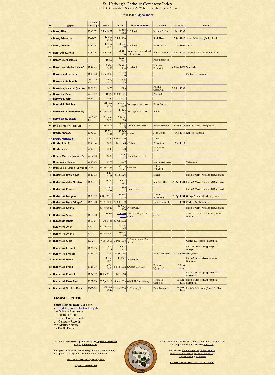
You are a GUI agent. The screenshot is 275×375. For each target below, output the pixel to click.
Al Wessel (201, 356)
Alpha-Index (145, 15)
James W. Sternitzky (204, 353)
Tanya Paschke (207, 350)
